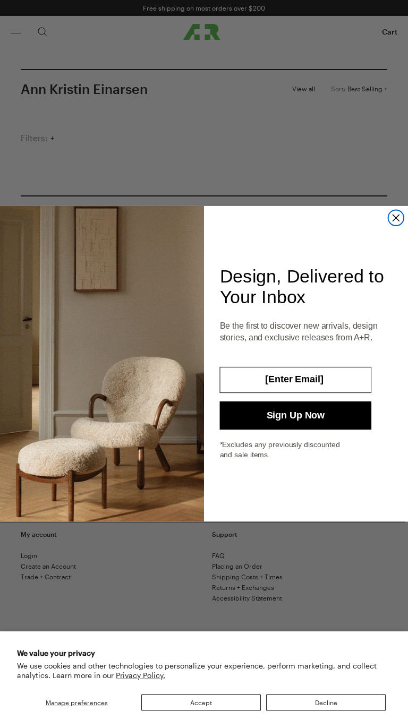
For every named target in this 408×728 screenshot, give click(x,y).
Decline (326, 702)
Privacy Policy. (140, 675)
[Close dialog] (396, 218)
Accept (201, 702)
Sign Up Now (296, 415)
